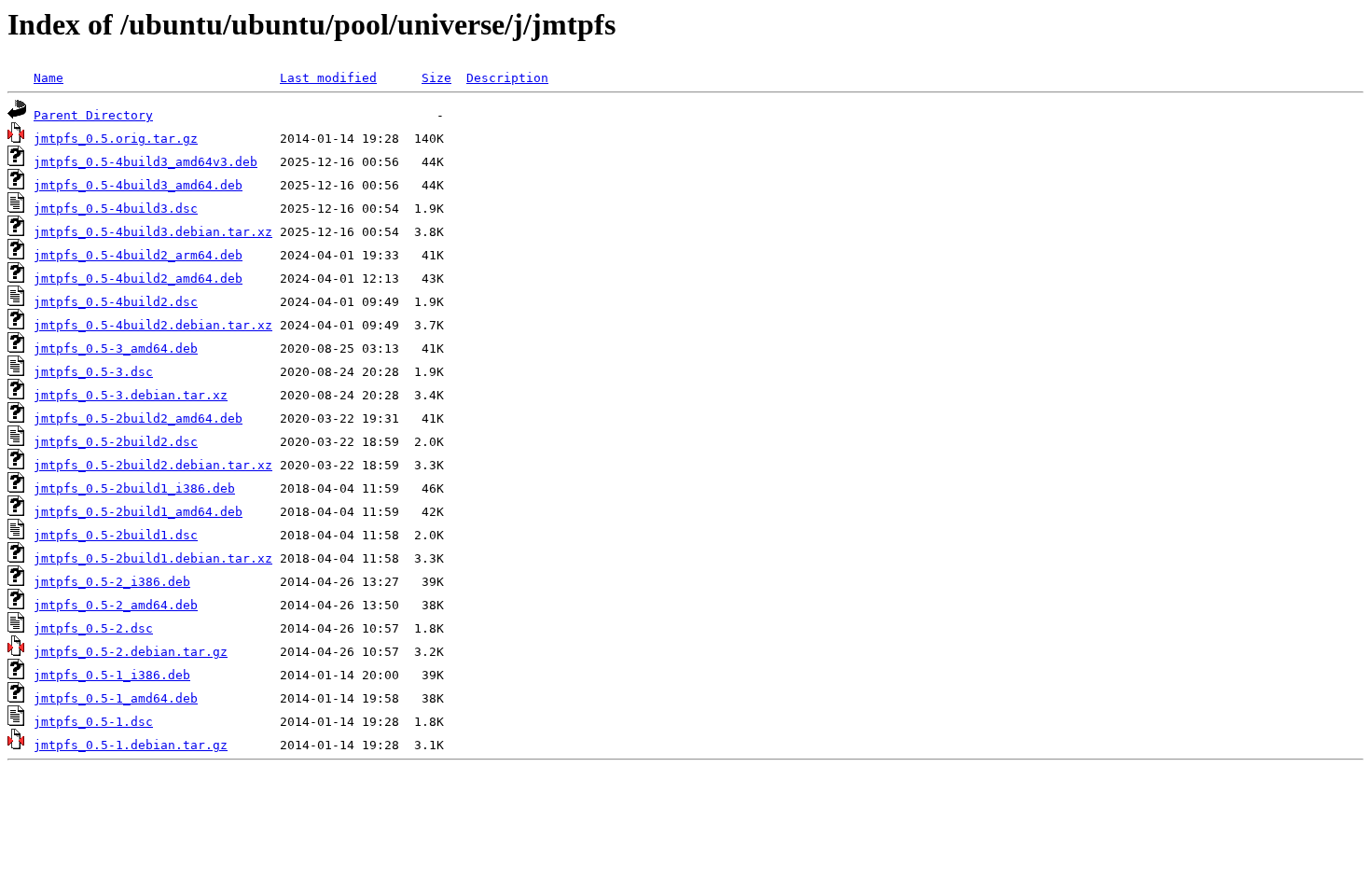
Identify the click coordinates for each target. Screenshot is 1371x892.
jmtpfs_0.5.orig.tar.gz (116, 139)
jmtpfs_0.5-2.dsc (93, 628)
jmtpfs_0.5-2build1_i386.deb (134, 488)
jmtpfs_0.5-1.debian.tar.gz (131, 745)
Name (48, 78)
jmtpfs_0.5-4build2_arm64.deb (138, 255)
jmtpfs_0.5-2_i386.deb (112, 582)
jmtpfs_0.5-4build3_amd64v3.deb (145, 162)
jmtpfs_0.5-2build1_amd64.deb (138, 512)
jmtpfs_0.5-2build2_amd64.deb (138, 418)
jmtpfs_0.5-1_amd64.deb (116, 698)
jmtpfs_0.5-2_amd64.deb (116, 605)
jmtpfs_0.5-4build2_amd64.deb (138, 279)
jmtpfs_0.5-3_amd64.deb (116, 348)
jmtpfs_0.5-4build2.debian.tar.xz (153, 325)
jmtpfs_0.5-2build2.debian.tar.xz (153, 465)
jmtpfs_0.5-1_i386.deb (112, 675)
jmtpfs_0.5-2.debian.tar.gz (131, 652)
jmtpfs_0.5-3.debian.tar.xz (131, 395)
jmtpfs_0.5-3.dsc (93, 372)
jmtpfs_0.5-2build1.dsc (116, 535)
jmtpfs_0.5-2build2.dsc (116, 442)
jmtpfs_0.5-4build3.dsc (116, 209)
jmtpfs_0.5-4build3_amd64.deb (138, 185)
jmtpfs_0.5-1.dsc (93, 722)
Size (436, 78)
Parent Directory (93, 115)
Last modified (328, 78)
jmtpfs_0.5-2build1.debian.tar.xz (153, 558)
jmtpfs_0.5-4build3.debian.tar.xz (153, 232)
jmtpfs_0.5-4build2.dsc (116, 302)
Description (507, 78)
